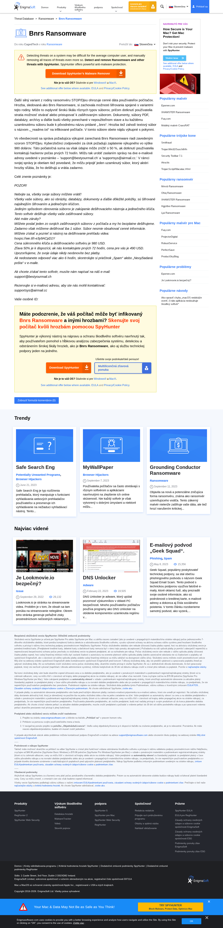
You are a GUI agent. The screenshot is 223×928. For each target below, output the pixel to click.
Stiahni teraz (172, 58)
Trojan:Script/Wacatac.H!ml (175, 169)
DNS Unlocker (99, 577)
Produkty (61, 7)
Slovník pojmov (62, 828)
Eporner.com (168, 105)
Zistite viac (78, 923)
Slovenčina (179, 6)
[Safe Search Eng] (44, 445)
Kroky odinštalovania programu (40, 866)
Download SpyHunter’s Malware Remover (81, 73)
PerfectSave (168, 250)
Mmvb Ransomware (172, 186)
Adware (88, 585)
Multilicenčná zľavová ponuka (113, 368)
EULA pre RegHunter (186, 815)
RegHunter (100, 824)
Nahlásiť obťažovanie (146, 828)
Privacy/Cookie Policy (116, 88)
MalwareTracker (63, 818)
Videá (57, 823)
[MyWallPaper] (111, 445)
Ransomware (46, 18)
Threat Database (24, 18)
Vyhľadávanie (162, 6)
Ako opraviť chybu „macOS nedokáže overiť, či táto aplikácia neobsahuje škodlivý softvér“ (181, 300)
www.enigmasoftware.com (53, 718)
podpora (98, 7)
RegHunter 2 (21, 815)
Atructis (165, 162)
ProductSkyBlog (170, 256)
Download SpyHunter (64, 367)
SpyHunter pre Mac (105, 815)
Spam (168, 558)
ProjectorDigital (169, 236)
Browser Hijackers (29, 479)
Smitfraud (166, 142)
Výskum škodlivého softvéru (80, 7)
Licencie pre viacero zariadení (138, 6)
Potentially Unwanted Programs (38, 474)
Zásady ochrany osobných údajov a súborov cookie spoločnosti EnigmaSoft (188, 823)
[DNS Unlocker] (111, 556)
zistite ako (127, 688)
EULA (94, 88)
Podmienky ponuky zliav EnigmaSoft (187, 845)
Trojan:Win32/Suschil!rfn (174, 149)
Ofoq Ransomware (171, 192)
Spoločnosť (117, 7)
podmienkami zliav (174, 783)
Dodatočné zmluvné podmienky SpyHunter (123, 866)
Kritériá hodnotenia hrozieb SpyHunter (79, 866)
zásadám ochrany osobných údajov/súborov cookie (69, 764)
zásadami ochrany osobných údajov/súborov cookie (138, 783)
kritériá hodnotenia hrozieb (47, 786)
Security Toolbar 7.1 (171, 155)
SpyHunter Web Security (27, 820)
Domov (44, 7)
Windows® (100, 82)
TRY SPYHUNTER (170, 907)
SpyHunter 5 (101, 810)
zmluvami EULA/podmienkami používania (93, 783)
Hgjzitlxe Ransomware (173, 206)
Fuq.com (166, 118)
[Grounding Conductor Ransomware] (178, 445)
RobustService (169, 243)
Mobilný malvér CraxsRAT (175, 125)
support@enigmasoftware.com (133, 735)
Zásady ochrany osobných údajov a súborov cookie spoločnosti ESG (188, 835)
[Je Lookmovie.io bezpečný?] (44, 556)
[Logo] (24, 6)
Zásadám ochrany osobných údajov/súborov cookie (38, 688)
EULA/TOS (192, 685)
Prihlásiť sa (202, 6)
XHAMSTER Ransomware (175, 112)
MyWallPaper (98, 467)
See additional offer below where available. (66, 88)
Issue (20, 591)
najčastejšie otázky (197, 667)
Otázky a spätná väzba (147, 823)
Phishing (156, 558)
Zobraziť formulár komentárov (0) (37, 400)
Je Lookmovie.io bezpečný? (176, 280)
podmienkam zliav (104, 764)
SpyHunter (19, 810)
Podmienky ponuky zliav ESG (190, 851)
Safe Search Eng (35, 467)
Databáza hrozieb (64, 814)
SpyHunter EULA (183, 810)
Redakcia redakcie (144, 810)
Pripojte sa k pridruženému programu (149, 817)
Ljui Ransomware (170, 212)
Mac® (112, 82)
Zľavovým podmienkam (76, 688)
